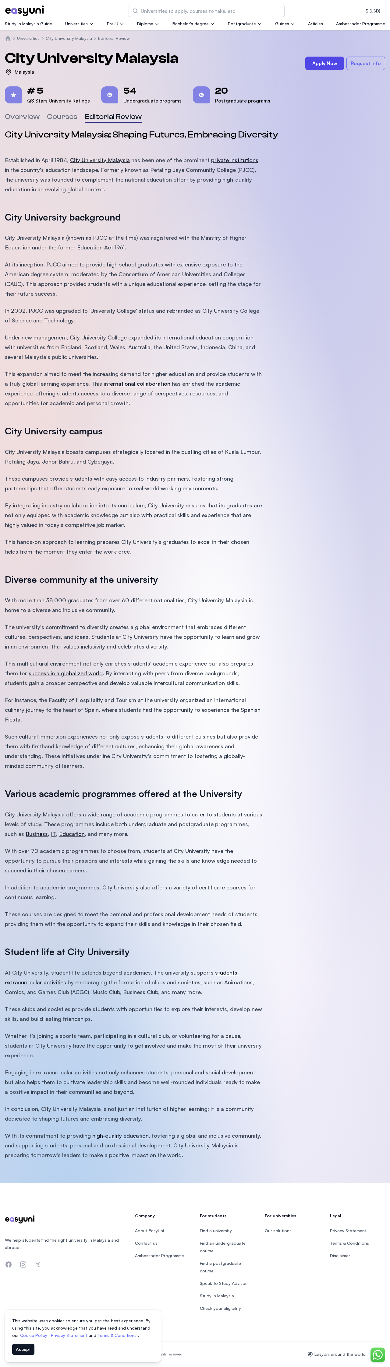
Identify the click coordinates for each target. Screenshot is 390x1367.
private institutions (234, 160)
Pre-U (112, 23)
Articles (315, 23)
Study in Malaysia (217, 1295)
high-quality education (120, 1135)
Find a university (216, 1230)
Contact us (146, 1243)
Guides (282, 23)
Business (37, 833)
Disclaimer (340, 1255)
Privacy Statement (70, 1335)
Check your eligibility (220, 1308)
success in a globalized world (66, 673)
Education (72, 833)
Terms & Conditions (118, 1335)
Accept (23, 1349)
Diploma (145, 23)
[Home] (8, 38)
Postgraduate (242, 23)
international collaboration (137, 383)
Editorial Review (114, 38)
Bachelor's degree (190, 23)
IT (53, 833)
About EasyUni (149, 1230)
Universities (76, 23)
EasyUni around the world (340, 1354)
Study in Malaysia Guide (28, 23)
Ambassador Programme (360, 23)
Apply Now (324, 63)
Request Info (366, 63)
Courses (62, 117)
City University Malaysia (69, 38)
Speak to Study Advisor (223, 1283)
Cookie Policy (34, 1335)
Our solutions (278, 1230)
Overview (22, 117)
